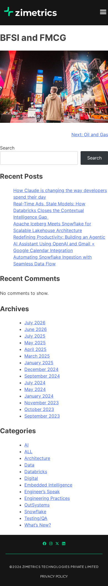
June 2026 (35, 329)
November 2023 (41, 402)
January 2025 (38, 362)
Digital (31, 478)
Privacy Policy (54, 576)
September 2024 (42, 376)
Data (29, 465)
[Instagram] (51, 543)
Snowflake (35, 511)
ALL (28, 451)
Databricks (35, 471)
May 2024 (35, 389)
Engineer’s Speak (42, 491)
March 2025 (37, 356)
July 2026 (34, 322)
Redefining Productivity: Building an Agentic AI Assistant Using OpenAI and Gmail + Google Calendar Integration (59, 243)
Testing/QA (35, 518)
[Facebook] (44, 543)
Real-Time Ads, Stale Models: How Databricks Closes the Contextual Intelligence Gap (49, 210)
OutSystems (37, 505)
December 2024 (41, 369)
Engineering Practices (47, 498)
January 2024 (38, 396)
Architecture (37, 458)
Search (7, 148)
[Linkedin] (63, 543)
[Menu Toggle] (103, 11)
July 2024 (34, 382)
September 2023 (42, 416)
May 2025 (35, 342)
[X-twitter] (57, 543)
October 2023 (39, 409)
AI (26, 445)
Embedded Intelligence (48, 485)
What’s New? (37, 525)
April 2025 (35, 349)
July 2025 (34, 336)
